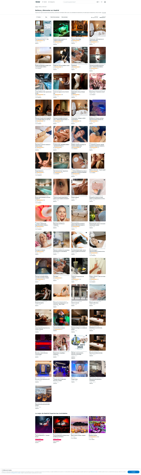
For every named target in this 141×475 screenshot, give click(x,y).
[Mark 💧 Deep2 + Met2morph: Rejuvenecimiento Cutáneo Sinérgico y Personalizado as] (50, 206)
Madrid (36, 6)
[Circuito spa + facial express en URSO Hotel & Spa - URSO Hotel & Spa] (97, 28)
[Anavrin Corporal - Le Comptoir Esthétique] (79, 292)
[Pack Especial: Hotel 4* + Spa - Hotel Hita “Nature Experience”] (43, 28)
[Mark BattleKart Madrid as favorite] (104, 417)
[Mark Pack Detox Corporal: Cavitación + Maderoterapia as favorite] (50, 127)
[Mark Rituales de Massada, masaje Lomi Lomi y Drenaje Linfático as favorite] (50, 48)
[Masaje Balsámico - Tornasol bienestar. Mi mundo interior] (43, 160)
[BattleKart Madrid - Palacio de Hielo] (97, 424)
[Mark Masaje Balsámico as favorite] (50, 153)
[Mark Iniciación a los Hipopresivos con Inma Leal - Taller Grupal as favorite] (68, 285)
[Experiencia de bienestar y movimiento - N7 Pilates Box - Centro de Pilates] (97, 369)
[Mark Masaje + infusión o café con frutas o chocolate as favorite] (104, 259)
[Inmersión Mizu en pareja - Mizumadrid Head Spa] (61, 317)
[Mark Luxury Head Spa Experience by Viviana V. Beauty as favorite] (50, 310)
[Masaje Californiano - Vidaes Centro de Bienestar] (97, 292)
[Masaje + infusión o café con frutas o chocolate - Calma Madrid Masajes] (97, 266)
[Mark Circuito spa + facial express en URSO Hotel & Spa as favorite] (104, 21)
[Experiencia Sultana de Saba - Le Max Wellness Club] (97, 342)
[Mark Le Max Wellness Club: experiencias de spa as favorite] (50, 74)
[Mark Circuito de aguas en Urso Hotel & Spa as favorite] (68, 74)
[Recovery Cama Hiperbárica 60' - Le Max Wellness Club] (43, 369)
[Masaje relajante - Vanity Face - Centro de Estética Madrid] (79, 187)
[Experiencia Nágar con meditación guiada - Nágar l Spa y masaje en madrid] (79, 317)
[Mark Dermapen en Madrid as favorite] (50, 232)
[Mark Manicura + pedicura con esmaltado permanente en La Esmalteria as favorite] (68, 232)
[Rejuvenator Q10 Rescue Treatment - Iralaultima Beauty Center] (61, 213)
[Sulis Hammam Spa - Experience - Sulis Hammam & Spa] (61, 160)
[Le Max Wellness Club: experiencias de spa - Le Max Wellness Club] (43, 81)
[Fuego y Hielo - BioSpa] (79, 369)
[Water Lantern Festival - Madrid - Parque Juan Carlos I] (79, 424)
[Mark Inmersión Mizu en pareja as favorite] (68, 310)
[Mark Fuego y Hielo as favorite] (86, 361)
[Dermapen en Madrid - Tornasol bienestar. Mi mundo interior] (43, 239)
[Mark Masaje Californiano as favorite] (104, 285)
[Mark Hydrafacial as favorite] (86, 48)
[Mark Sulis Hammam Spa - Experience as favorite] (68, 153)
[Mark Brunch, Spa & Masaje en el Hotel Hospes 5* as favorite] (50, 180)
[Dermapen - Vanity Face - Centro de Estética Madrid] (61, 266)
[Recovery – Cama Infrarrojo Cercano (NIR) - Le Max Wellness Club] (43, 342)
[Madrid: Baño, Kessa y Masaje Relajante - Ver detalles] (79, 81)
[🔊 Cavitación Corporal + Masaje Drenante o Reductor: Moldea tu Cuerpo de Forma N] (97, 134)
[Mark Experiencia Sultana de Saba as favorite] (104, 335)
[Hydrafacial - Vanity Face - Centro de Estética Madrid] (79, 55)
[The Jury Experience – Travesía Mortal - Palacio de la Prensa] (43, 424)
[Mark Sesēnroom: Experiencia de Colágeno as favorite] (86, 259)
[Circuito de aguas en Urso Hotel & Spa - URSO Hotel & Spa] (61, 81)
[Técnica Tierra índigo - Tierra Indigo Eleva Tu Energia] (79, 28)
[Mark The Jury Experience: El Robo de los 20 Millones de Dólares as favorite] (68, 417)
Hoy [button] (46, 17)
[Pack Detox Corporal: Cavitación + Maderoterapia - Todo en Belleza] (43, 134)
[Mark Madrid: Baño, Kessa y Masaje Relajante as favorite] (86, 74)
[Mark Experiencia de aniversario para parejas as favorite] (50, 387)
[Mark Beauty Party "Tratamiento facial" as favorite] (104, 74)
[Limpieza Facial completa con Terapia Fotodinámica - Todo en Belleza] (61, 28)
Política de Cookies (94, 471)
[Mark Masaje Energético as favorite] (50, 285)
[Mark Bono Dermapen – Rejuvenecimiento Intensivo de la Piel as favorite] (104, 232)
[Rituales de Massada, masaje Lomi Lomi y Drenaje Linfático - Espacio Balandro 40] (43, 55)
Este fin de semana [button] (55, 17)
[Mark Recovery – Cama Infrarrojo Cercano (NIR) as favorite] (50, 335)
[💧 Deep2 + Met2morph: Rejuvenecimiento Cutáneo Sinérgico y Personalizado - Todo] (43, 213)
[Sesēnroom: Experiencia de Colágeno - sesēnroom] (79, 266)
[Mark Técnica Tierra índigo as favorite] (86, 21)
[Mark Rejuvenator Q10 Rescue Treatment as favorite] (68, 206)
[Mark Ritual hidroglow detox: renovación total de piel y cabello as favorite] (104, 206)
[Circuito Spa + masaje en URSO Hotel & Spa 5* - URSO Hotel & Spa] (79, 108)
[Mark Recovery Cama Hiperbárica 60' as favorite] (50, 361)
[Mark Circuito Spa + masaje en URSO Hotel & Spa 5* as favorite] (86, 100)
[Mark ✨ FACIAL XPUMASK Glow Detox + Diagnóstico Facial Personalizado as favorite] (86, 153)
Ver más (104, 12)
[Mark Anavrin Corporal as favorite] (86, 285)
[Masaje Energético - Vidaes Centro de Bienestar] (43, 292)
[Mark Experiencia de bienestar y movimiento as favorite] (104, 361)
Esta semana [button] (64, 17)
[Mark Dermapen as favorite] (68, 259)
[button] (43, 6)
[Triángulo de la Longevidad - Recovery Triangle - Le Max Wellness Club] (61, 369)
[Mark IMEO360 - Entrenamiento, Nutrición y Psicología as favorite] (86, 335)
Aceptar (133, 471)
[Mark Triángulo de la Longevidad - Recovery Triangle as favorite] (68, 361)
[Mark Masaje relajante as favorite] (86, 180)
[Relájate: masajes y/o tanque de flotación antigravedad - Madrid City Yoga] (79, 134)
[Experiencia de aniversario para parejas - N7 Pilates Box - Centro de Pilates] (43, 394)
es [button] (98, 1)
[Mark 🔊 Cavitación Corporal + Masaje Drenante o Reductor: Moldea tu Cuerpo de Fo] (104, 127)
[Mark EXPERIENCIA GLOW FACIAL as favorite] (104, 310)
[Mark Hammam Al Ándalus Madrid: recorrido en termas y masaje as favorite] (50, 259)
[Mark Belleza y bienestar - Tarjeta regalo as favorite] (104, 153)
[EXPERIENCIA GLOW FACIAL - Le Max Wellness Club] (97, 317)
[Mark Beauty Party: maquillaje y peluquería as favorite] (68, 335)
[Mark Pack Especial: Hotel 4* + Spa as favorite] (50, 21)
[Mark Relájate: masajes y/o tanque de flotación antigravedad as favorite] (86, 127)
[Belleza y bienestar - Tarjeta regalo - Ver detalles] (97, 160)
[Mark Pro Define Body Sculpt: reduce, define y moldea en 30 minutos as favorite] (86, 232)
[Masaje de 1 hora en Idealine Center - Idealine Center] (61, 55)
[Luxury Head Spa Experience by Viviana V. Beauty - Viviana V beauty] (43, 317)
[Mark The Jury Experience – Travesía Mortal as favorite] (51, 417)
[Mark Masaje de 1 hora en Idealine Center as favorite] (68, 48)
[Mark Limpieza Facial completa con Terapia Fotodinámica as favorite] (68, 21)
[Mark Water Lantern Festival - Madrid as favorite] (86, 417)
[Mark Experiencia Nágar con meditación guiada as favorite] (86, 310)
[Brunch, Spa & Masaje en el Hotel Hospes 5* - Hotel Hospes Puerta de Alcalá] (43, 187)
